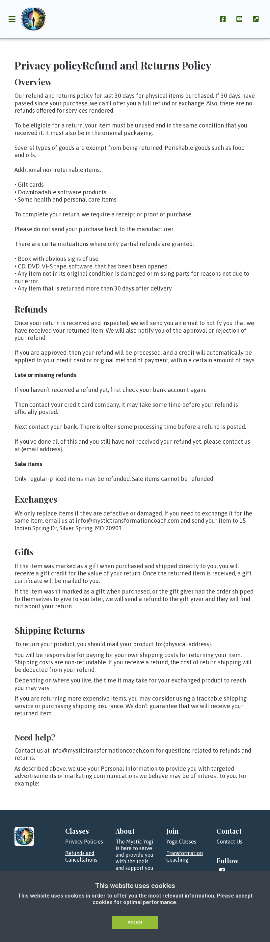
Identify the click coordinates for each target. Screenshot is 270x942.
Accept (135, 922)
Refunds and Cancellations (81, 856)
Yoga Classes (181, 842)
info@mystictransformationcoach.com (102, 750)
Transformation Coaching (184, 856)
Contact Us (229, 842)
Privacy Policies (84, 842)
